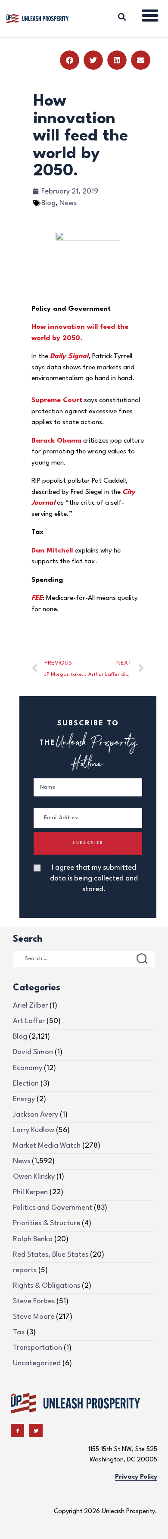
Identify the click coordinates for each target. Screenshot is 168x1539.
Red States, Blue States (50, 1254)
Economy (27, 1068)
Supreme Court (56, 400)
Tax (19, 1332)
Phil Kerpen (30, 1192)
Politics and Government (52, 1207)
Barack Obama (56, 440)
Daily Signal (69, 356)
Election (26, 1083)
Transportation (37, 1348)
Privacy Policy (136, 1477)
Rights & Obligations (46, 1285)
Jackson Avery (35, 1114)
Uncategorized (37, 1363)
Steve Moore (33, 1316)
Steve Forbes (34, 1301)
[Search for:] (84, 958)
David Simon (33, 1052)
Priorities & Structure (46, 1223)
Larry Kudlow (33, 1130)
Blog (48, 203)
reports (25, 1270)
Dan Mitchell (52, 550)
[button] (69, 60)
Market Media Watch (47, 1145)
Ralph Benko (33, 1239)
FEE (37, 598)
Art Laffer (29, 1021)
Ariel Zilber (30, 1005)
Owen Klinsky (34, 1176)
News (68, 203)
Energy (24, 1099)
